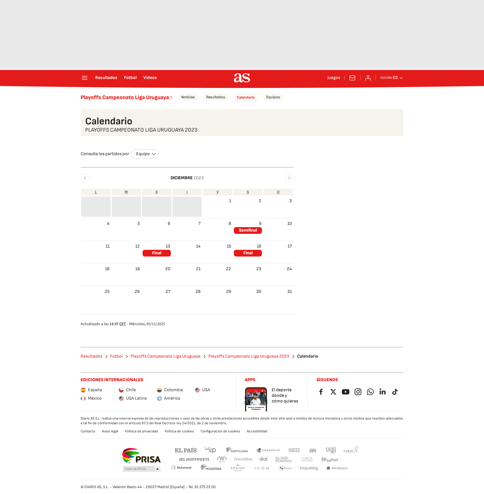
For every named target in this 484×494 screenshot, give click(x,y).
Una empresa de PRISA (141, 455)
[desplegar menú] (85, 78)
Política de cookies (179, 431)
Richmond (181, 467)
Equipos (273, 97)
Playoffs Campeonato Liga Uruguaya (125, 97)
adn (331, 449)
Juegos (333, 77)
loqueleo (309, 468)
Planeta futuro (307, 459)
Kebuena (329, 459)
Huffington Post (193, 459)
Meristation (337, 468)
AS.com (313, 449)
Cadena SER (294, 449)
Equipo (143, 154)
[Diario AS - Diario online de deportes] (242, 77)
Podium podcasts (237, 468)
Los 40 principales (210, 449)
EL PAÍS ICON (261, 468)
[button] (85, 178)
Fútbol (130, 78)
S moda (285, 468)
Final (156, 253)
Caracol (351, 449)
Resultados (106, 78)
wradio (222, 459)
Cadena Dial (264, 459)
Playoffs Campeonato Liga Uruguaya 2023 (248, 356)
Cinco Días (243, 459)
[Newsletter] (352, 77)
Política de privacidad (141, 431)
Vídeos (150, 78)
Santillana (237, 449)
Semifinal (248, 230)
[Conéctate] (368, 77)
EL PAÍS (185, 449)
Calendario (246, 97)
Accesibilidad (257, 431)
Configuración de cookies (220, 431)
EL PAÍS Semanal (284, 459)
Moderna (211, 468)
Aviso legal (110, 431)
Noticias (188, 97)
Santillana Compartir (268, 449)
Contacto (88, 431)
